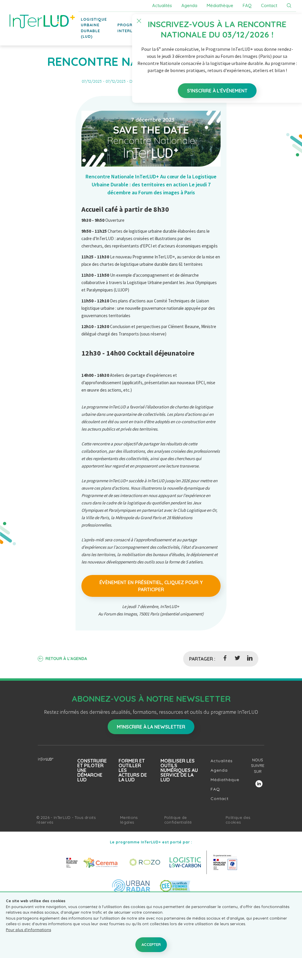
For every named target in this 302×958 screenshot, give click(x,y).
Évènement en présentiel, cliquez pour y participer (151, 585)
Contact (269, 5)
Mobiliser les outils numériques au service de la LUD (179, 770)
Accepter (151, 944)
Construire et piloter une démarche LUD (92, 770)
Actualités (162, 5)
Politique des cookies (238, 820)
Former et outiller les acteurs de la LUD (133, 770)
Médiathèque (220, 5)
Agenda (189, 5)
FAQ (247, 5)
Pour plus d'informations (28, 929)
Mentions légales (129, 820)
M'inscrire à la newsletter (151, 727)
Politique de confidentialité (178, 820)
